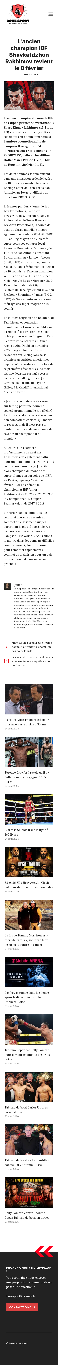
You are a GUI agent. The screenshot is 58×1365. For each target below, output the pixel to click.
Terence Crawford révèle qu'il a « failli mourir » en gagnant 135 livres (27, 777)
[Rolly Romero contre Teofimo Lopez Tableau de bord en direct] (29, 1205)
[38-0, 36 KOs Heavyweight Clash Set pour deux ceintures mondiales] (29, 875)
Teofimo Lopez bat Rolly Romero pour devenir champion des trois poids (27, 1054)
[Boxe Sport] (18, 14)
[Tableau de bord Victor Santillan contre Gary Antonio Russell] (29, 1153)
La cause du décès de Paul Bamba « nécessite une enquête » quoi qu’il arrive (32, 661)
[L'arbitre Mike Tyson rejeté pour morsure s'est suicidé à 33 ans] (29, 712)
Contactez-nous (22, 1307)
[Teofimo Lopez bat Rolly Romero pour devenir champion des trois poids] (29, 1042)
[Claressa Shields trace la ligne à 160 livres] (29, 822)
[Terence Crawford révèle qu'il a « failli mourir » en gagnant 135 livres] (29, 765)
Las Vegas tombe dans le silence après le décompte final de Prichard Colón (27, 997)
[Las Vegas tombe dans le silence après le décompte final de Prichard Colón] (29, 985)
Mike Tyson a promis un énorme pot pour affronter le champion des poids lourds (32, 647)
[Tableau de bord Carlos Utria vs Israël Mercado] (29, 1100)
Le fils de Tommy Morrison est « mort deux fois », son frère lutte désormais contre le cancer (27, 940)
